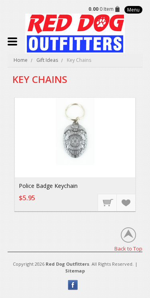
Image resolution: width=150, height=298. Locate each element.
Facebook (73, 285)
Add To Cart (107, 202)
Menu (133, 9)
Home (21, 60)
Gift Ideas (47, 60)
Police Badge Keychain (48, 185)
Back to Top (128, 248)
